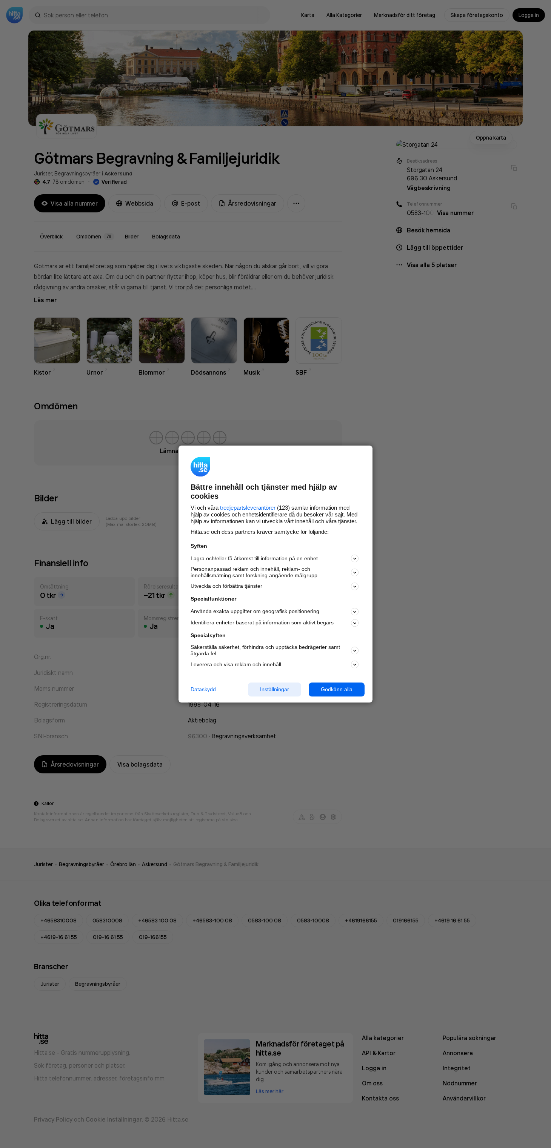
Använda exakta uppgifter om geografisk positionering (255, 612)
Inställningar (274, 689)
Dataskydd (203, 689)
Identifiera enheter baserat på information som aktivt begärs (262, 623)
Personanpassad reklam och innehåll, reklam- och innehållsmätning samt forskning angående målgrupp (254, 572)
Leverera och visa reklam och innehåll (236, 664)
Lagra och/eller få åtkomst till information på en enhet (254, 558)
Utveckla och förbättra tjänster (226, 586)
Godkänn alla (336, 689)
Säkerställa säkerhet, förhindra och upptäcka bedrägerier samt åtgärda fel (265, 650)
